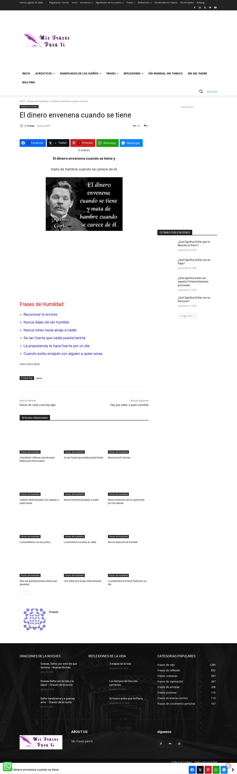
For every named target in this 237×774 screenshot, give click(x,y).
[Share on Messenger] (224, 770)
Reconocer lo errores (40, 314)
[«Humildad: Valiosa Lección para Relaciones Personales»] (40, 439)
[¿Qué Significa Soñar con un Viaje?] (166, 264)
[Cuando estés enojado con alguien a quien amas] (40, 481)
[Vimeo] (210, 8)
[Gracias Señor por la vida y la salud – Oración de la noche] (29, 685)
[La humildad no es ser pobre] (40, 524)
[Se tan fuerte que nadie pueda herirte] (84, 439)
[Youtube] (215, 8)
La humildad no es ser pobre (35, 542)
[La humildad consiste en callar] (84, 524)
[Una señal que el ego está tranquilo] (84, 563)
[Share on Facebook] (192, 770)
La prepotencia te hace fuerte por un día (56, 346)
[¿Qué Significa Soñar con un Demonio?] (166, 302)
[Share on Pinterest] (208, 770)
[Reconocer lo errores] (128, 439)
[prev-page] (22, 593)
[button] (206, 91)
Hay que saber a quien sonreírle (129, 405)
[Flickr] (170, 743)
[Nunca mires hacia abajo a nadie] (84, 481)
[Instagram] (200, 8)
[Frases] (22, 126)
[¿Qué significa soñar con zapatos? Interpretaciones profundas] (166, 282)
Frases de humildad (38, 101)
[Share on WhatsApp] (216, 770)
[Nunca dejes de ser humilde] (128, 524)
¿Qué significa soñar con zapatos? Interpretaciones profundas (193, 282)
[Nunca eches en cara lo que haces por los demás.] (128, 481)
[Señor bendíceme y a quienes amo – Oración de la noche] (29, 703)
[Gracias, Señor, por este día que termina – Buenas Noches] (29, 668)
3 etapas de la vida (120, 663)
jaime (39, 378)
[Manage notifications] (228, 766)
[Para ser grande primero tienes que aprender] (40, 563)
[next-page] (28, 593)
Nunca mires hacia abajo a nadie (50, 330)
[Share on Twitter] (200, 770)
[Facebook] (195, 8)
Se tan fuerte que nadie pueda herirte (54, 338)
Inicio (22, 101)
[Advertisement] (148, 41)
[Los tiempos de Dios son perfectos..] (97, 685)
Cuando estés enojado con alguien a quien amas (63, 353)
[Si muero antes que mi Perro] (97, 703)
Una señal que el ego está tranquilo (82, 581)
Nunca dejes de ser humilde (46, 322)
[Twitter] (205, 8)
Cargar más (186, 315)
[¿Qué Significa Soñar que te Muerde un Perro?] (166, 246)
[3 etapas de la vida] (97, 668)
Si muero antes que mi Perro (126, 698)
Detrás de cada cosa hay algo (38, 405)
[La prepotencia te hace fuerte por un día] (128, 563)
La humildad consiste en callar (80, 542)
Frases (30, 125)
